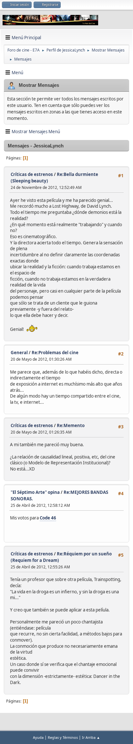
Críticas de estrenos (32, 174)
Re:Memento (71, 425)
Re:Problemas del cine (55, 352)
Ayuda (38, 737)
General (19, 352)
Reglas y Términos (63, 737)
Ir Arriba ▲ (91, 737)
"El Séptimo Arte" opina (35, 492)
